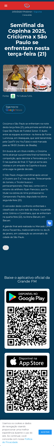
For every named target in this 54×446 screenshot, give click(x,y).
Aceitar (45, 432)
